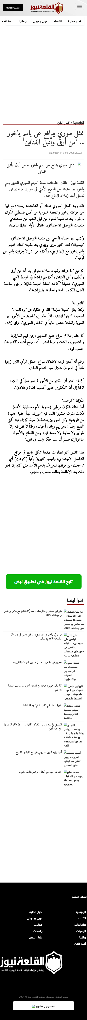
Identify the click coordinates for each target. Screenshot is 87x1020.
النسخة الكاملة (13, 7)
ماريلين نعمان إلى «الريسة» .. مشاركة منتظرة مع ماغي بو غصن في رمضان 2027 (32, 613)
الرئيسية (78, 122)
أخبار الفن (63, 122)
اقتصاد (58, 20)
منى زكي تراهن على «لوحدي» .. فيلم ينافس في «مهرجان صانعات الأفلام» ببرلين (36, 637)
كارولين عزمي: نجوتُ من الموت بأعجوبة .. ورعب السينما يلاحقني (35, 688)
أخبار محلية (74, 20)
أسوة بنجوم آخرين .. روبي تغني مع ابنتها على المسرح (39, 753)
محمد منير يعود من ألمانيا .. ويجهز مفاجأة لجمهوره (40, 772)
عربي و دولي (40, 20)
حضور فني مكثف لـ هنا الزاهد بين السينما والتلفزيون (37, 663)
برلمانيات (22, 20)
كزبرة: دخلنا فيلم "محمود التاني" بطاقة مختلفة (42, 706)
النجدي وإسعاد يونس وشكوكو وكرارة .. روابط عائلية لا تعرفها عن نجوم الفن (33, 727)
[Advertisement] (43, 70)
